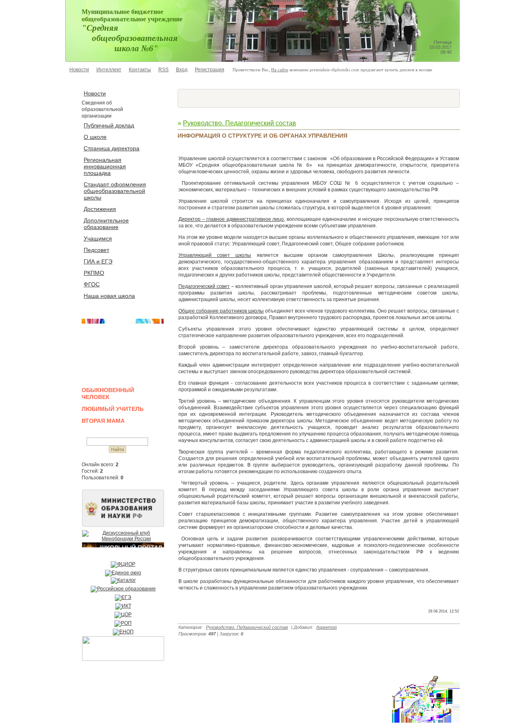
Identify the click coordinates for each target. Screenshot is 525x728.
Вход (181, 70)
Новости (79, 70)
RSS (163, 70)
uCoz (116, 716)
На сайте (279, 69)
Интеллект (108, 70)
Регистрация (209, 70)
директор (326, 627)
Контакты (140, 70)
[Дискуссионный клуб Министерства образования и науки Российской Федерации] (123, 539)
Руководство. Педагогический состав (239, 123)
